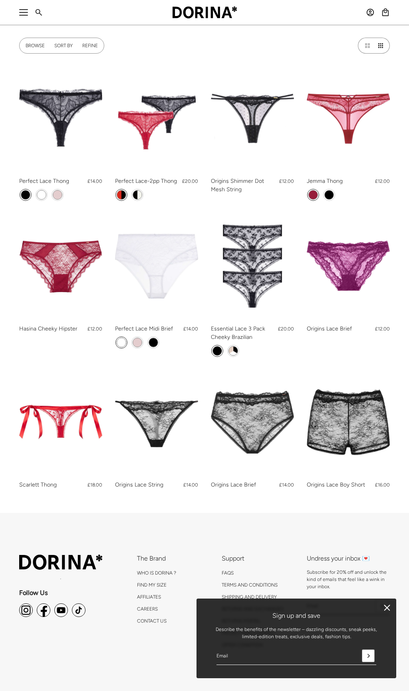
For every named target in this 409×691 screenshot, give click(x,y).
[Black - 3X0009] (217, 351)
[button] (366, 46)
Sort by (63, 45)
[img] (26, 610)
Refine (90, 45)
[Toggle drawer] (23, 12)
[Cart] (385, 12)
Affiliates (149, 597)
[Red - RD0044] (313, 195)
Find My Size (152, 585)
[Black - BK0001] (25, 195)
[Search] (38, 12)
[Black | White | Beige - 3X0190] (233, 351)
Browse (35, 45)
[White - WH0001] (41, 195)
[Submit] (368, 655)
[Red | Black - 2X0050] (121, 195)
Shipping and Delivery (249, 597)
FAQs (228, 573)
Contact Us (152, 621)
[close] (387, 608)
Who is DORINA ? (156, 573)
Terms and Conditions (250, 585)
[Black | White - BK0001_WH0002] (137, 195)
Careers (147, 609)
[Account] (370, 12)
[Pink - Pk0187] (57, 195)
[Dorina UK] (205, 12)
